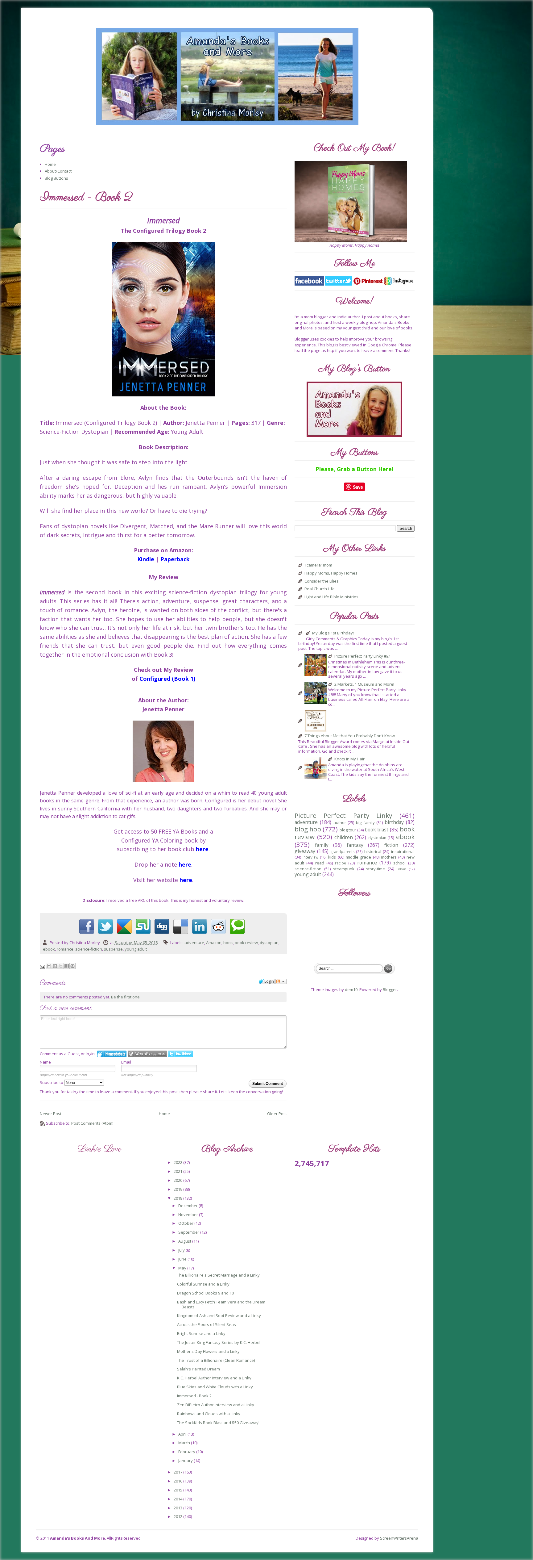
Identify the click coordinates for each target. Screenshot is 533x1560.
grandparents (343, 851)
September (189, 1232)
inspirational (403, 851)
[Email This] (49, 966)
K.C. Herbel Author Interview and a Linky (214, 1378)
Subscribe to (52, 1082)
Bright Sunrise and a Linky (201, 1333)
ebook (49, 949)
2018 (178, 1198)
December (188, 1205)
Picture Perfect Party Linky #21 (362, 656)
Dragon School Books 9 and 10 (205, 1293)
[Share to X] (61, 966)
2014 (178, 1499)
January (186, 1460)
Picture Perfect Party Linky (343, 815)
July (182, 1250)
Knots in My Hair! (350, 759)
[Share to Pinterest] (72, 966)
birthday (394, 822)
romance (65, 949)
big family (365, 822)
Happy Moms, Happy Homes (330, 573)
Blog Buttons (56, 178)
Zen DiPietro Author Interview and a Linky (215, 1404)
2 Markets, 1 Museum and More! (364, 684)
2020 (178, 1180)
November (188, 1214)
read (319, 863)
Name (45, 1062)
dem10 (351, 989)
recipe (340, 862)
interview (310, 857)
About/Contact (58, 171)
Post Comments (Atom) (92, 1123)
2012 (178, 1516)
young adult (136, 949)
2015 (178, 1490)
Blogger (390, 989)
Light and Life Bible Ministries (331, 597)
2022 (178, 1162)
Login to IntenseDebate (111, 1054)
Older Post (277, 1113)
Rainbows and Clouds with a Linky (208, 1413)
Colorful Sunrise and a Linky (203, 1284)
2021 (178, 1171)
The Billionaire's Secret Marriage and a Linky (218, 1275)
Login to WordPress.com (147, 1054)
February (187, 1451)
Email (126, 1062)
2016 (178, 1481)
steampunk (343, 869)
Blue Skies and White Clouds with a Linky (215, 1387)
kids (332, 857)
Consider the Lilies (321, 581)
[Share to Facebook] (67, 966)
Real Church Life (319, 589)
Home (50, 164)
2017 (178, 1472)
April (183, 1434)
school (399, 863)
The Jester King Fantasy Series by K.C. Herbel (218, 1342)
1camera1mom (318, 565)
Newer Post (50, 1113)
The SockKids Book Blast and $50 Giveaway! (218, 1422)
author (339, 822)
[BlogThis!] (55, 966)
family (321, 845)
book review (246, 942)
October (186, 1223)
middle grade (358, 857)
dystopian (269, 942)
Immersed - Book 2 (194, 1396)
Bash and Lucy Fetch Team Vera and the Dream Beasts (221, 1304)
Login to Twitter (180, 1054)
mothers (389, 857)
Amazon (213, 942)
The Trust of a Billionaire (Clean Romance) (216, 1360)
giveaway (305, 851)
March (184, 1442)
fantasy (355, 845)
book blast (376, 829)
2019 (178, 1189)
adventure (194, 942)
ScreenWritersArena (399, 1538)
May (182, 1268)
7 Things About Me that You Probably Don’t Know (349, 736)
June (183, 1259)
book (228, 942)
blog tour (348, 830)
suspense (113, 949)
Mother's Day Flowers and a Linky (208, 1351)
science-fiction (88, 949)
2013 (178, 1508)
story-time (375, 869)
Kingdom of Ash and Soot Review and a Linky (219, 1315)
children (343, 837)
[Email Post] (43, 966)
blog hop (308, 829)
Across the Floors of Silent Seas (206, 1324)
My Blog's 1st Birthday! (333, 633)
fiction (391, 845)
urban (401, 869)
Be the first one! (126, 997)
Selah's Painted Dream (198, 1369)
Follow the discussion (281, 981)
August (185, 1241)
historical (372, 851)
